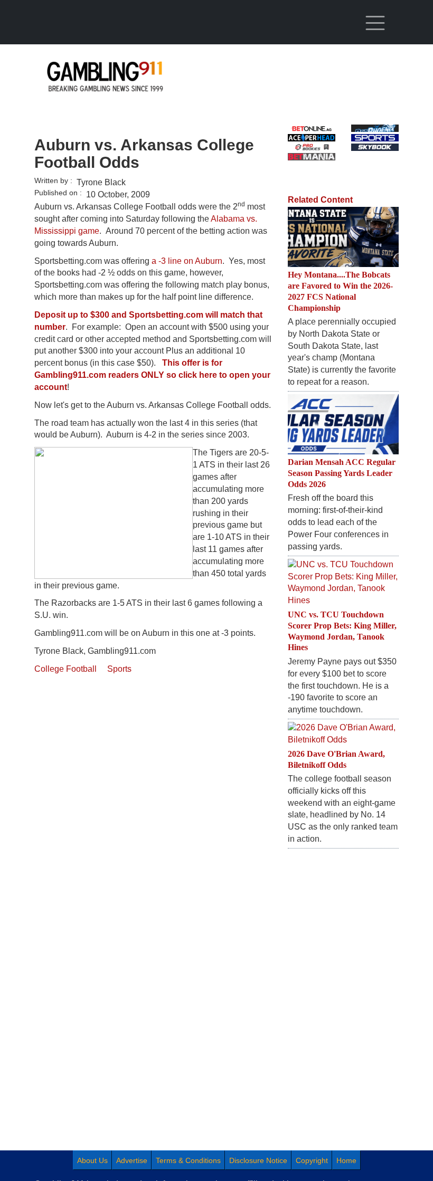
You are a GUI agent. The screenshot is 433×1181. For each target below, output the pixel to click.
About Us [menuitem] (92, 1160)
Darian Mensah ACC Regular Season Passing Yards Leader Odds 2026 (342, 473)
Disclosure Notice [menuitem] (258, 1160)
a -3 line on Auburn (187, 260)
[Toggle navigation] (375, 23)
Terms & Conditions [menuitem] (188, 1160)
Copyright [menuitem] (312, 1160)
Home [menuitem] (346, 1160)
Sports (119, 668)
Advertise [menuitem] (131, 1160)
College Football (65, 668)
